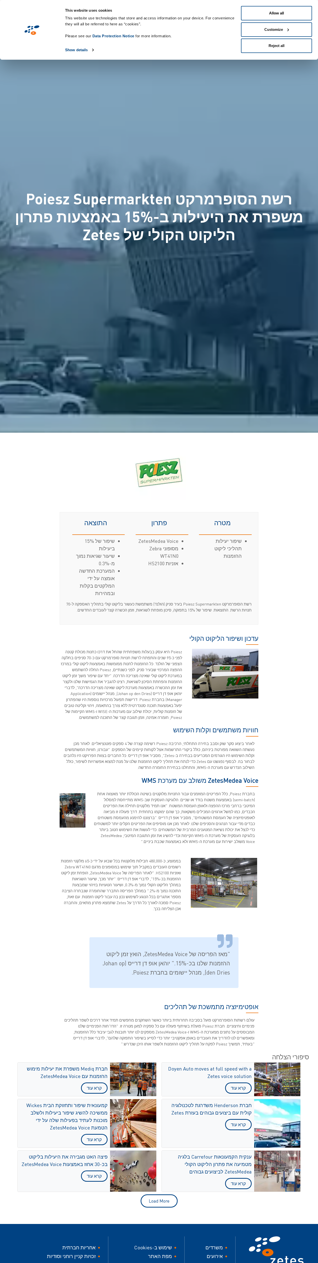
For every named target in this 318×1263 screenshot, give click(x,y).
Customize (273, 29)
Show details (76, 50)
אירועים (215, 1256)
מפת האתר (160, 1256)
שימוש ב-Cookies (153, 1247)
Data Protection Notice (113, 36)
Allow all (276, 13)
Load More (159, 1201)
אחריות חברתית (79, 1247)
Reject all (276, 46)
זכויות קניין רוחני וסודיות (71, 1256)
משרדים (214, 1247)
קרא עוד (238, 1088)
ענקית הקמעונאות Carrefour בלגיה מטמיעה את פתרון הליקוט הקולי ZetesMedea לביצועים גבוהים (215, 1164)
